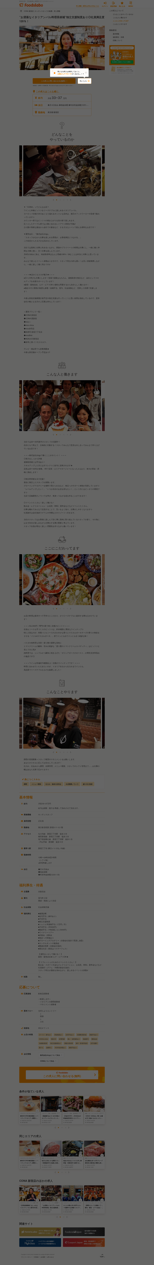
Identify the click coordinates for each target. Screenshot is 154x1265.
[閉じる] (86, 73)
